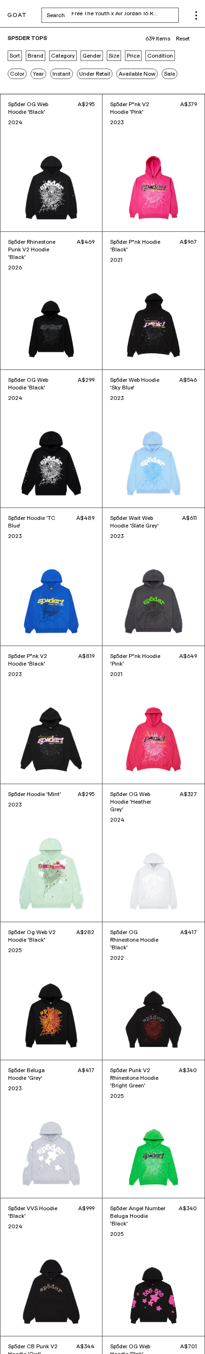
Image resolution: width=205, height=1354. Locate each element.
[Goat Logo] (17, 15)
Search (113, 15)
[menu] (196, 15)
